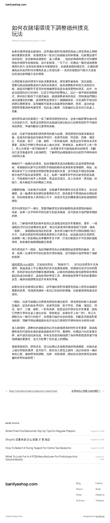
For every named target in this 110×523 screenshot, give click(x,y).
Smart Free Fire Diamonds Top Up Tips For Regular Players (40, 431)
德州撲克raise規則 (23, 264)
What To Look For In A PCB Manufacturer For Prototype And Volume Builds (41, 458)
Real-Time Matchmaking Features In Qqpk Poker (33, 390)
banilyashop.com (16, 4)
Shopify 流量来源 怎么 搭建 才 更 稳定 (28, 439)
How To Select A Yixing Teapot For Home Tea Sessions (38, 447)
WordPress (100, 516)
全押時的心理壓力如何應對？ (86, 390)
